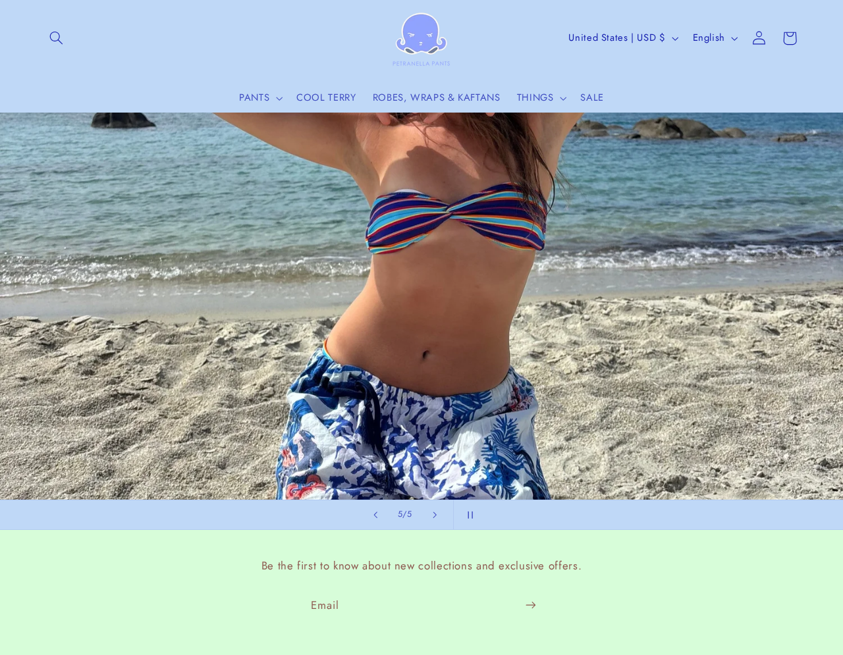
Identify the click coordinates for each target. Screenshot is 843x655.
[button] (56, 38)
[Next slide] (434, 514)
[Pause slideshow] (467, 514)
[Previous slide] (375, 514)
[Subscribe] (531, 605)
